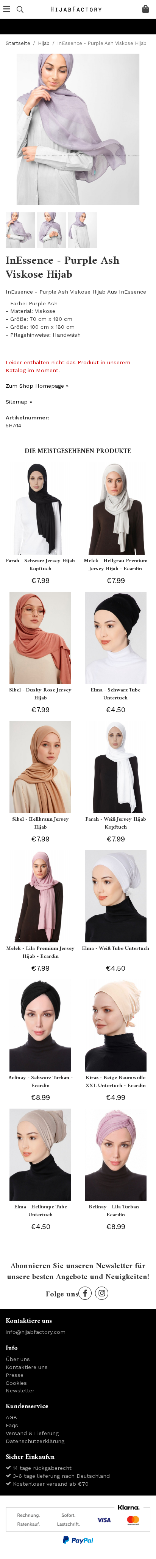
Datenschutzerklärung (35, 1441)
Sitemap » (19, 402)
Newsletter (20, 1390)
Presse (14, 1375)
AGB (11, 1417)
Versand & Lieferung (32, 1433)
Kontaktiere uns (27, 1367)
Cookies (16, 1383)
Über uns (18, 1359)
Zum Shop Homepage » (37, 386)
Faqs (12, 1425)
